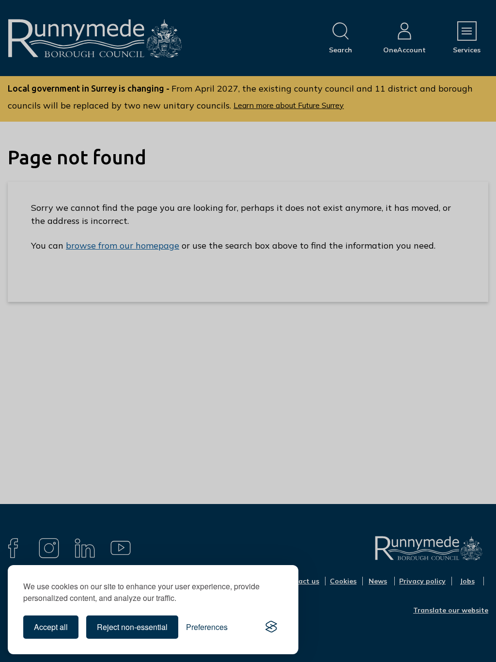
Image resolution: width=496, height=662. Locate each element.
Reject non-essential (132, 626)
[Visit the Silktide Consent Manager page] (271, 627)
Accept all (51, 626)
